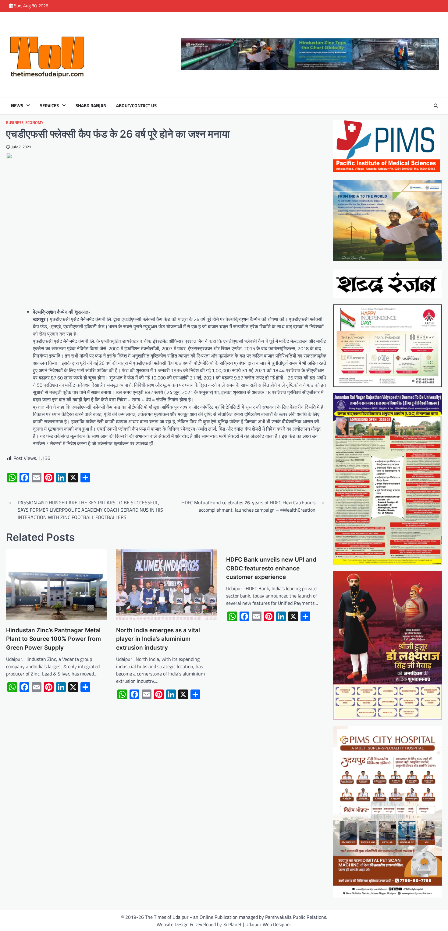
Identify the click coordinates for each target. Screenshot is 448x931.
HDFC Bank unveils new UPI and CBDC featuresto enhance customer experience (271, 568)
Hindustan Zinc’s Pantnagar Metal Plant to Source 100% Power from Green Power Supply (53, 639)
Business (14, 122)
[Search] (435, 105)
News (17, 105)
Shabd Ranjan (91, 105)
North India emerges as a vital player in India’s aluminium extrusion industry (158, 639)
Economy (34, 122)
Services (49, 105)
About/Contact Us (136, 105)
